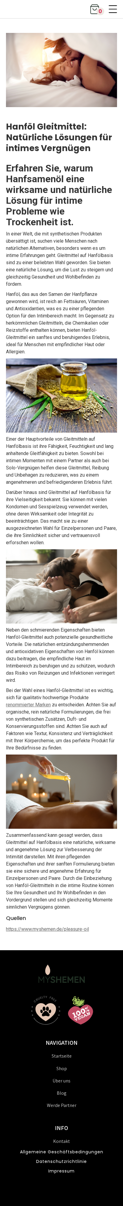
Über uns (61, 1081)
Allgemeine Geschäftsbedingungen (61, 1152)
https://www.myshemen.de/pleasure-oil (47, 929)
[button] (94, 9)
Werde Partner (61, 1105)
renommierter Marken (28, 705)
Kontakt (61, 1141)
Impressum (61, 1171)
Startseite (62, 1056)
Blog (62, 1093)
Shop (61, 1068)
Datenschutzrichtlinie (61, 1161)
